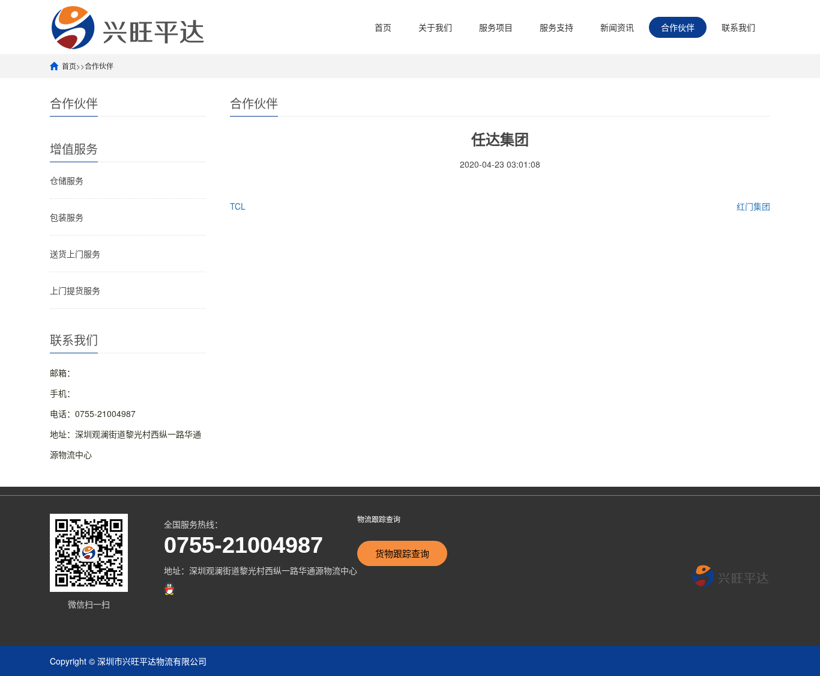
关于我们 (435, 27)
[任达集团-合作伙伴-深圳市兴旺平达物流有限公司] (128, 27)
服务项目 (496, 27)
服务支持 (556, 27)
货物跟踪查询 (402, 553)
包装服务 (66, 217)
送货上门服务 (75, 254)
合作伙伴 (678, 27)
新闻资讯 (617, 27)
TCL (238, 206)
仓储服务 (66, 180)
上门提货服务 (75, 290)
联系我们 (738, 27)
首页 (383, 27)
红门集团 (753, 206)
